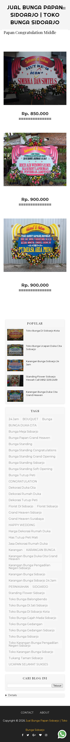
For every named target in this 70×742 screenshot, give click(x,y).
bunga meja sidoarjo (23, 431)
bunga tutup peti (22, 475)
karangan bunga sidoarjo (27, 574)
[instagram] (46, 735)
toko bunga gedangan (25, 624)
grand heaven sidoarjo (25, 512)
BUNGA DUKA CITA (22, 425)
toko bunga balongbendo (28, 599)
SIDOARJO (40, 586)
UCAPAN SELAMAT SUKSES (28, 664)
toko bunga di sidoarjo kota (29, 611)
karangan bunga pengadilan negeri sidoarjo (29, 567)
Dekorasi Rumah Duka (25, 494)
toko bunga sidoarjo (24, 636)
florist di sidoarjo (21, 506)
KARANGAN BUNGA (40, 550)
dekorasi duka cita (22, 487)
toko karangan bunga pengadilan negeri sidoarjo (33, 644)
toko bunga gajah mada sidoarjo (32, 618)
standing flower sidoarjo (27, 593)
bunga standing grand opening (32, 456)
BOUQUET (30, 419)
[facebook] (22, 735)
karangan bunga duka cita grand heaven (33, 557)
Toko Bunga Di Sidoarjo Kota (43, 330)
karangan (15, 550)
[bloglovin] (40, 735)
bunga (47, 419)
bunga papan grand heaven (29, 438)
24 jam (14, 419)
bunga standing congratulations (32, 450)
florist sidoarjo (47, 506)
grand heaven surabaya (26, 518)
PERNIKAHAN (19, 586)
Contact (27, 712)
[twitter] (28, 735)
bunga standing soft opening (30, 469)
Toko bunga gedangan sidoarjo (32, 630)
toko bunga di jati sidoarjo (28, 605)
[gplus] (34, 735)
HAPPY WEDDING (22, 525)
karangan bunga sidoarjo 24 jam (32, 580)
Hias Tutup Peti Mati (23, 537)
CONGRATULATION (23, 481)
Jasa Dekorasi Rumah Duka (28, 543)
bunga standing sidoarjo (27, 462)
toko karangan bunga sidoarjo (31, 652)
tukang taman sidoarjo (26, 658)
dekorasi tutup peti (23, 500)
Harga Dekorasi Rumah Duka (29, 531)
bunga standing (20, 444)
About (44, 712)
